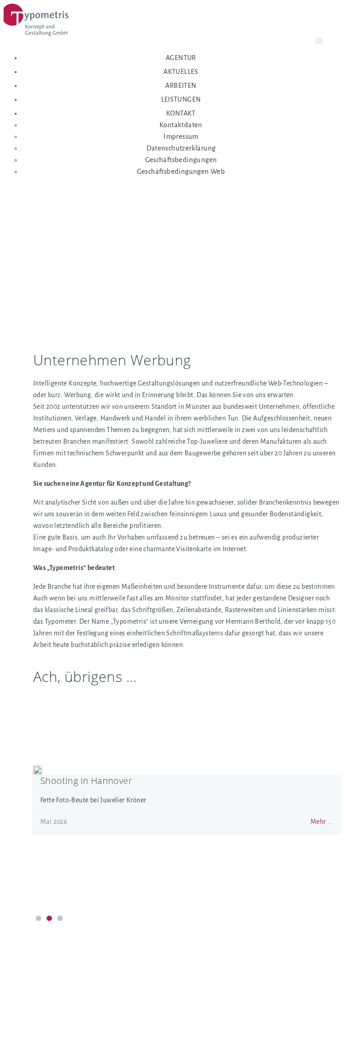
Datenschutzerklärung (181, 148)
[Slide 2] (49, 918)
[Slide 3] (60, 918)
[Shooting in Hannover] (37, 770)
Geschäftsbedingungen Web (181, 171)
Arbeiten (180, 85)
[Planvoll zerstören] (37, 696)
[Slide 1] (38, 918)
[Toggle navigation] (318, 40)
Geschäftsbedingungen (181, 159)
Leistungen (181, 99)
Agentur (181, 57)
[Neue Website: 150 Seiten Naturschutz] (37, 843)
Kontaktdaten (180, 124)
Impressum (180, 136)
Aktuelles (180, 71)
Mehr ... (321, 748)
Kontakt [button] (181, 113)
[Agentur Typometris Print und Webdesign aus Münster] (37, 24)
